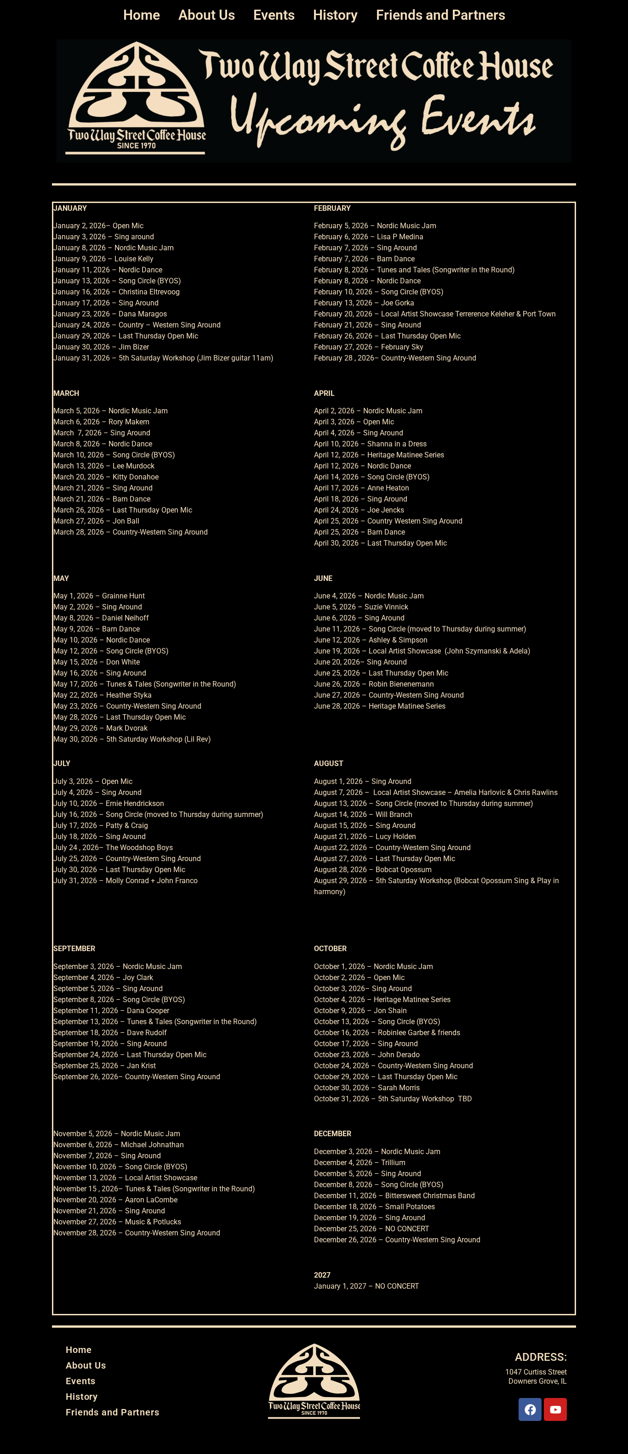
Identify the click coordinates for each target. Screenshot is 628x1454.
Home (141, 15)
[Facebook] (530, 1409)
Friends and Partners (440, 15)
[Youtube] (555, 1409)
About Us (206, 15)
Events (274, 15)
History (335, 15)
